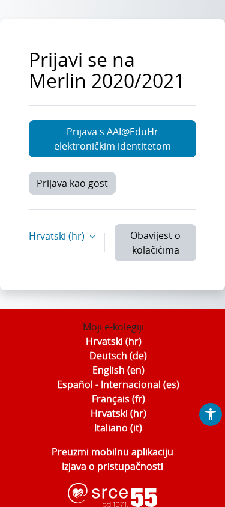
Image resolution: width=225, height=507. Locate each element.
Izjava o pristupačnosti (112, 466)
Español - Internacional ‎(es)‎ (118, 384)
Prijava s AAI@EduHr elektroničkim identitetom (112, 139)
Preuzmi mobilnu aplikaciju (112, 451)
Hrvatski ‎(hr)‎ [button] (58, 236)
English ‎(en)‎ (118, 370)
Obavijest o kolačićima (155, 243)
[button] (210, 414)
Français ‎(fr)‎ (118, 398)
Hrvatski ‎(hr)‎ (114, 341)
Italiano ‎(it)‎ (118, 427)
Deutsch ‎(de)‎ (118, 355)
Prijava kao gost (72, 183)
